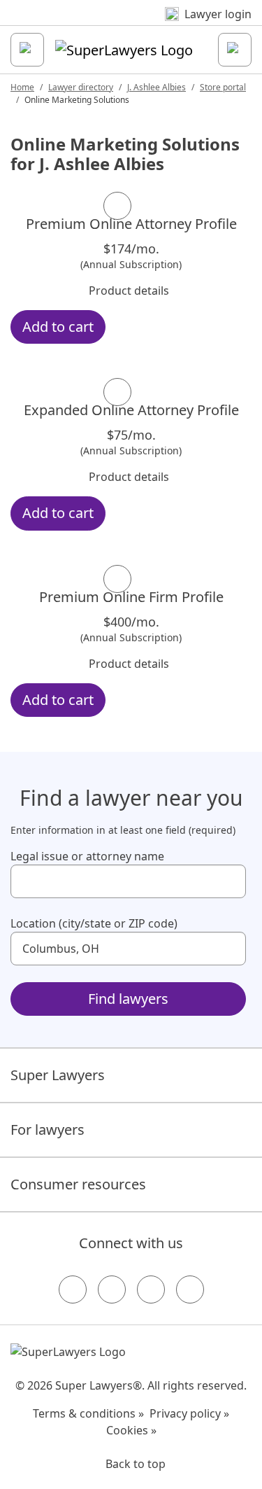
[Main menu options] (27, 50)
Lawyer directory (80, 87)
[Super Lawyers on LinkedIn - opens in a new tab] (190, 1289)
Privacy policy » (189, 1413)
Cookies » (131, 1430)
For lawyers (47, 1129)
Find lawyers (128, 998)
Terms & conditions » (88, 1413)
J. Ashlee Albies (156, 87)
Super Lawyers (57, 1074)
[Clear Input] (229, 881)
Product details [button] (129, 290)
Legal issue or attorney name (87, 856)
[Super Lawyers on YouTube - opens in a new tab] (151, 1289)
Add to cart (58, 326)
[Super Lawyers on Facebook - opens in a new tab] (73, 1289)
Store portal (223, 87)
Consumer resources (78, 1184)
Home (22, 87)
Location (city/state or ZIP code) (93, 923)
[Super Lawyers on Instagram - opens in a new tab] (112, 1289)
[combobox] (128, 881)
